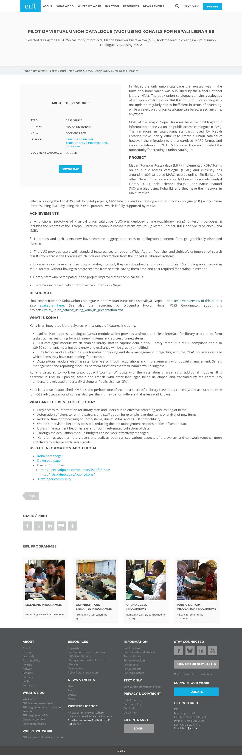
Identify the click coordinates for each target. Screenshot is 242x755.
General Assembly (34, 719)
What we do (30, 699)
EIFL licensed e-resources (38, 703)
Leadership (29, 656)
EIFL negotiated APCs (35, 715)
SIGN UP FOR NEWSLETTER (196, 664)
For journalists (132, 668)
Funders (28, 673)
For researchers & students (140, 652)
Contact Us (29, 685)
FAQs (26, 681)
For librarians (132, 648)
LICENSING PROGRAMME (43, 605)
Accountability (31, 660)
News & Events (153, 6)
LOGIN (138, 728)
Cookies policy (132, 704)
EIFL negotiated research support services (43, 709)
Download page (49, 460)
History (27, 652)
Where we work (89, 6)
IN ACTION (112, 6)
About (47, 6)
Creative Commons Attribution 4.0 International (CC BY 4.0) (87, 143)
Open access (75, 668)
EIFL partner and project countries (43, 737)
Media (71, 698)
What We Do (65, 6)
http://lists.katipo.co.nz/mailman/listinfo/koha (74, 470)
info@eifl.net (190, 728)
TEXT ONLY (191, 6)
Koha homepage (49, 456)
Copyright (74, 648)
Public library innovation (83, 672)
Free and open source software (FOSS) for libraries (87, 654)
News (71, 686)
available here (52, 305)
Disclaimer (130, 712)
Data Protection (133, 700)
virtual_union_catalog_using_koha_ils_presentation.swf (82, 310)
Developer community (54, 479)
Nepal (32, 496)
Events (72, 694)
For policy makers (134, 660)
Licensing (73, 664)
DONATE (212, 6)
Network (28, 668)
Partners (28, 677)
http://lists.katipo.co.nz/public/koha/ (67, 474)
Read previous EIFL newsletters (193, 674)
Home (26, 70)
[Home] (30, 6)
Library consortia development (86, 660)
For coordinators (134, 673)
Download (70, 169)
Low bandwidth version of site (142, 686)
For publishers (132, 656)
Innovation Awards (34, 723)
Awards (27, 664)
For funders (131, 664)
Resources (131, 6)
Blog (70, 690)
